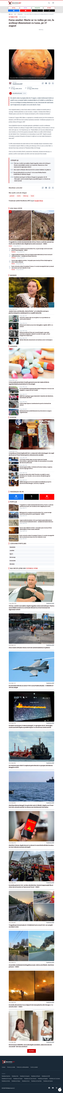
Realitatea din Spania (48, 1081)
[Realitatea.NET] (15, 3)
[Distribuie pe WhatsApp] (49, 83)
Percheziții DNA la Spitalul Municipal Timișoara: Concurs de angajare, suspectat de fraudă (37, 389)
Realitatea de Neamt (35, 1076)
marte (19, 196)
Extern (10, 246)
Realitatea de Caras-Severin (30, 1078)
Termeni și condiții (11, 1067)
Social (13, 269)
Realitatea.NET (18, 84)
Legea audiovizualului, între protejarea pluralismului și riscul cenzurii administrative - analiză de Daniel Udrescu (32, 255)
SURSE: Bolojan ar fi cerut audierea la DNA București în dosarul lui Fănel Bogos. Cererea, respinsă (35, 482)
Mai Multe (31, 1051)
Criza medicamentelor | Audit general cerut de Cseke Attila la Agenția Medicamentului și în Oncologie (29, 383)
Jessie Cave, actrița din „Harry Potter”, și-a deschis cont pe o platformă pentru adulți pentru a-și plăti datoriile (29, 312)
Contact (3, 1067)
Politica (14, 252)
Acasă (11, 14)
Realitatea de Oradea (17, 1078)
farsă (32, 196)
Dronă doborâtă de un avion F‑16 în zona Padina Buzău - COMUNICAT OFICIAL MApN (30, 173)
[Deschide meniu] (53, 3)
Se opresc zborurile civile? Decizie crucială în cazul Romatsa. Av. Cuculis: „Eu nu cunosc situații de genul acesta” (35, 476)
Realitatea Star (15, 1076)
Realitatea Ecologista (24, 1076)
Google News (38, 201)
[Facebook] (13, 11)
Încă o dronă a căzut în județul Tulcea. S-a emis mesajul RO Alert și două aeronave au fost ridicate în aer (37, 536)
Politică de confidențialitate (23, 1067)
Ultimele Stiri (20, 14)
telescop (25, 196)
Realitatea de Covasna (7, 1078)
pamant (12, 196)
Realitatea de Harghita (43, 1078)
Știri (15, 14)
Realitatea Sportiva (6, 1076)
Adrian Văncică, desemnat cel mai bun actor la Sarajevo (36, 340)
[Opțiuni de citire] (59, 1089)
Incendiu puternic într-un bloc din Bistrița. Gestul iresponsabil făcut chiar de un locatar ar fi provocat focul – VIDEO (31, 886)
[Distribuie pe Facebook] (46, 83)
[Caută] (49, 3)
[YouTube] (25, 11)
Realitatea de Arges (16, 1081)
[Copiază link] (42, 83)
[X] (37, 11)
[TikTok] (49, 11)
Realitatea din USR (46, 1076)
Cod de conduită (34, 1067)
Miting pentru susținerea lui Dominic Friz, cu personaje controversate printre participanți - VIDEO (35, 513)
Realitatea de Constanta (54, 1078)
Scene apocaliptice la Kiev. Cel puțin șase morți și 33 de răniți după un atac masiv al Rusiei (36, 528)
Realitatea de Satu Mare (36, 1081)
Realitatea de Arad (6, 1081)
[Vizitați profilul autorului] (10, 83)
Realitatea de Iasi (26, 1081)
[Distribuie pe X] (52, 83)
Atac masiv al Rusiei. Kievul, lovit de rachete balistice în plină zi (32, 170)
